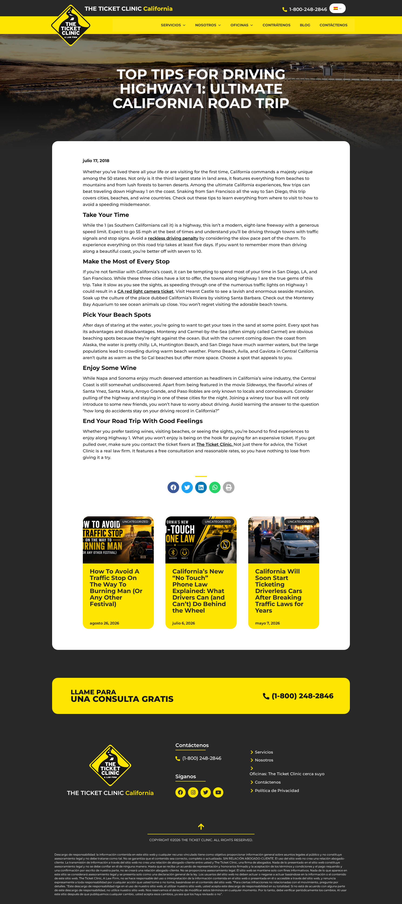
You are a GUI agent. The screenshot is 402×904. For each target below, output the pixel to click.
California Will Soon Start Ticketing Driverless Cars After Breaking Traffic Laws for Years (279, 591)
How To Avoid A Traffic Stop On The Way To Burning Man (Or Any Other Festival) (116, 588)
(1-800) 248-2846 (302, 696)
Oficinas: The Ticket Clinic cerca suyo (287, 773)
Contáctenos (334, 25)
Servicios (171, 25)
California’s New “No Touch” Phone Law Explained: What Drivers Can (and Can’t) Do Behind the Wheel (199, 591)
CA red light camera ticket (145, 291)
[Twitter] (206, 792)
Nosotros (205, 25)
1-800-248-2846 (308, 9)
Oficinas (239, 25)
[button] (173, 487)
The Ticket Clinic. (215, 444)
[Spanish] (336, 8)
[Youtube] (218, 792)
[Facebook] (180, 792)
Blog (305, 25)
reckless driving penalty (173, 238)
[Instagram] (193, 792)
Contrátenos (277, 25)
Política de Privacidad (277, 790)
